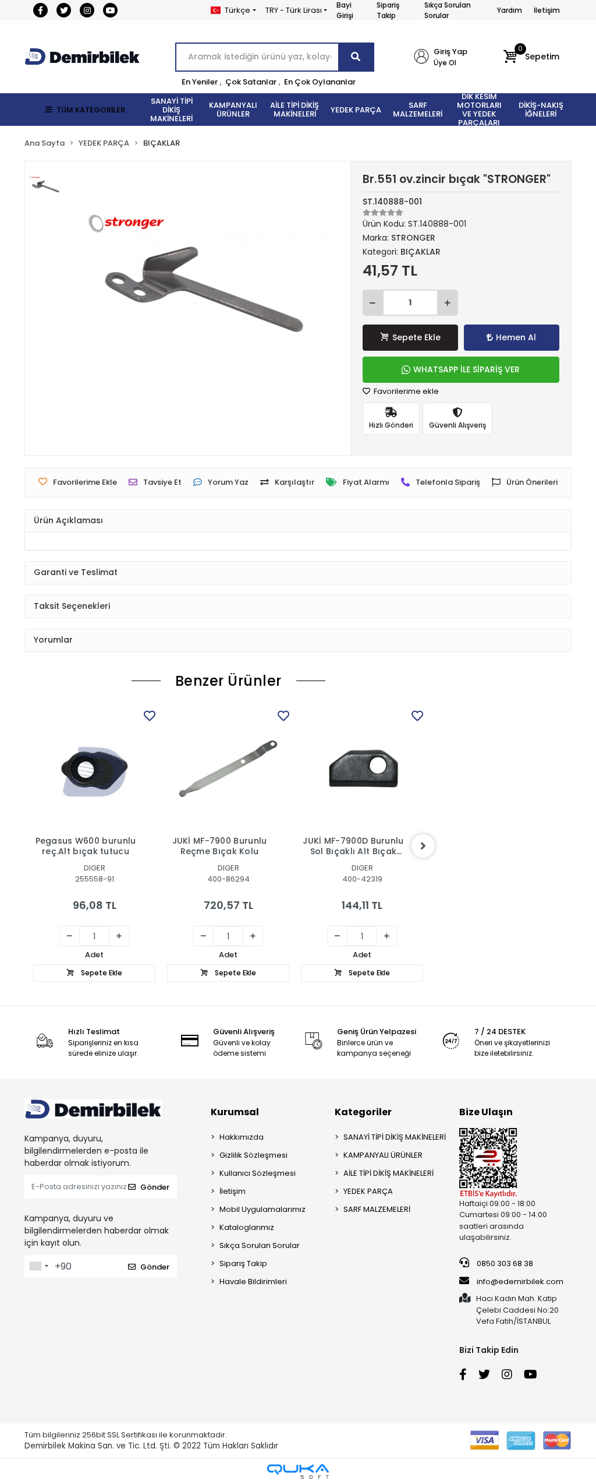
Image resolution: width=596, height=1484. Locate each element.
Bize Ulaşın (486, 1112)
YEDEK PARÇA (368, 1191)
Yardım (509, 10)
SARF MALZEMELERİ (376, 1209)
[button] (531, 57)
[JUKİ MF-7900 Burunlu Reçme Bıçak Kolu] (228, 768)
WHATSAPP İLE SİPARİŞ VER (466, 369)
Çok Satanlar (250, 81)
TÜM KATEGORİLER (90, 109)
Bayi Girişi (344, 10)
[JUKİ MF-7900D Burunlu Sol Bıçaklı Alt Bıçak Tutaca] (362, 768)
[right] (423, 846)
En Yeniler (200, 81)
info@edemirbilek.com (520, 1281)
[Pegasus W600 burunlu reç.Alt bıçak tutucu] (94, 768)
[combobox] (38, 1266)
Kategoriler (363, 1112)
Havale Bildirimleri (253, 1281)
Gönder (154, 1187)
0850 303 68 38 (504, 1263)
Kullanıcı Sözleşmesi (257, 1173)
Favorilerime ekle (405, 391)
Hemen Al (516, 337)
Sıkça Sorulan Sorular (447, 10)
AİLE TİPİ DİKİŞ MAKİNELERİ (388, 1173)
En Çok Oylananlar (320, 81)
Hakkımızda (241, 1137)
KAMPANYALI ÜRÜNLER (383, 1155)
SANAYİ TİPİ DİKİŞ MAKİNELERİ (394, 1137)
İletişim (547, 10)
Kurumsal (235, 1112)
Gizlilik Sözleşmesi (253, 1155)
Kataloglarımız (246, 1227)
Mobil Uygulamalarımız (262, 1209)
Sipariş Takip (388, 10)
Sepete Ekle (416, 337)
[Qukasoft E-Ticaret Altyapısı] (298, 1471)
